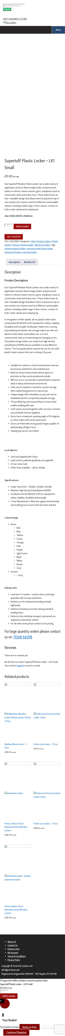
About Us (12, 941)
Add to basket (22, 226)
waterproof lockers (13, 252)
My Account (13, 952)
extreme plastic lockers (15, 248)
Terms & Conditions (17, 956)
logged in (20, 665)
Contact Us (13, 945)
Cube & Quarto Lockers (40, 241)
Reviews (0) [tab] (29, 262)
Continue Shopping (16, 1032)
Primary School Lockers (23, 244)
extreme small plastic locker (40, 248)
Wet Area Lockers (42, 244)
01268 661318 (22, 637)
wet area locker (30, 252)
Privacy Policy (14, 959)
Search (7, 9)
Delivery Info (14, 949)
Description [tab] (14, 262)
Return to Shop (30, 1027)
